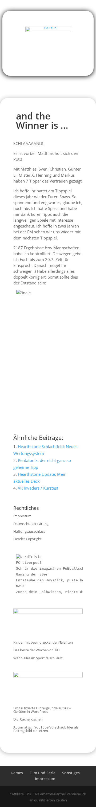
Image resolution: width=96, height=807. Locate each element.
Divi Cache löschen (28, 719)
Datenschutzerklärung (31, 523)
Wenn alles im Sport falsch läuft (38, 658)
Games (17, 772)
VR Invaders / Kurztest (38, 488)
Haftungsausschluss (29, 531)
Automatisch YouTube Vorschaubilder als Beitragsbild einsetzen (45, 729)
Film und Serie (42, 772)
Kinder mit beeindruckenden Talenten (43, 642)
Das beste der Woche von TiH (36, 650)
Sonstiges (71, 772)
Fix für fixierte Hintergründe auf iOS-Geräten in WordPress (42, 710)
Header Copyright (27, 538)
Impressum (22, 516)
